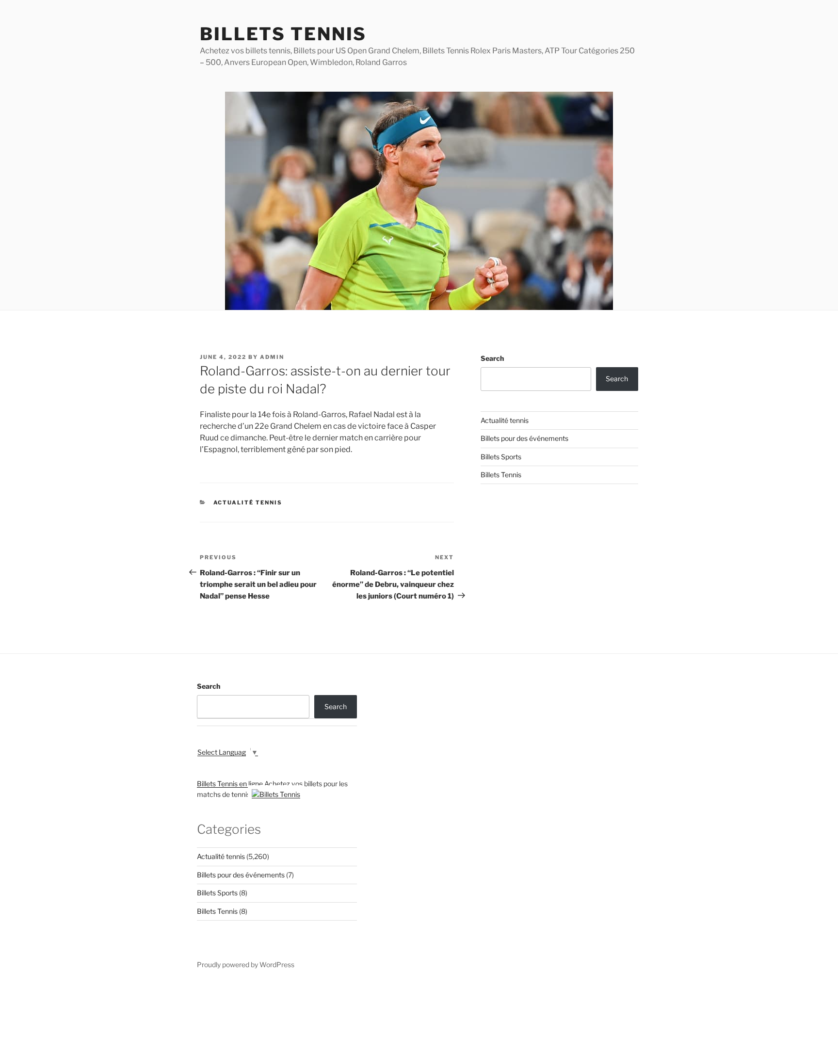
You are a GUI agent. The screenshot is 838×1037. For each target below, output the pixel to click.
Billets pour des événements (524, 438)
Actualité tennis (248, 502)
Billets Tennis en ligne (230, 783)
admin (272, 357)
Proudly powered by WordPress (245, 964)
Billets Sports (501, 457)
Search (492, 358)
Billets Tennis (283, 34)
